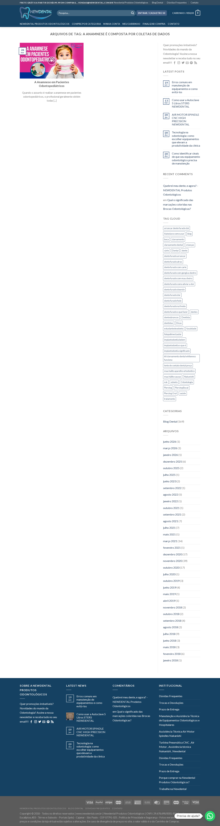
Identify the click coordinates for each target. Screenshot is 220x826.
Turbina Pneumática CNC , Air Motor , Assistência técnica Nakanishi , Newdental (176, 747)
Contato (194, 2)
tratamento (169, 398)
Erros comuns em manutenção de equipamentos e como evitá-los (185, 87)
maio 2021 (169, 534)
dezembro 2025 (172, 461)
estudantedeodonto (173, 328)
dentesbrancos (171, 317)
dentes (194, 312)
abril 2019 (169, 600)
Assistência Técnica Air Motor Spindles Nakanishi (177, 734)
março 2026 (170, 448)
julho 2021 (169, 527)
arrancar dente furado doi (176, 228)
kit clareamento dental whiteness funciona (180, 358)
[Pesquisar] (132, 13)
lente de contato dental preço (178, 365)
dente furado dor (172, 295)
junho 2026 (169, 441)
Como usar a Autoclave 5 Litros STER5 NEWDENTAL (185, 103)
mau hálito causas (172, 376)
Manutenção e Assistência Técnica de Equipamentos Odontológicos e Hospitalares (179, 720)
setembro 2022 (172, 488)
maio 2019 (169, 594)
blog (189, 233)
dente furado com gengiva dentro (180, 272)
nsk (166, 382)
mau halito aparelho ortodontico (179, 371)
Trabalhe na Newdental (172, 788)
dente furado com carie (175, 267)
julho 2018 (169, 633)
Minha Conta (111, 24)
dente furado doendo (174, 289)
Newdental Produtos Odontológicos (131, 2)
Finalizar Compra (154, 24)
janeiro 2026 (170, 454)
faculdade (191, 328)
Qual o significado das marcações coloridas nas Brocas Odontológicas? (178, 204)
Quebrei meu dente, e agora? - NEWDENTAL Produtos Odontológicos (180, 190)
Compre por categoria (86, 24)
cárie (166, 250)
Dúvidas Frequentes (177, 2)
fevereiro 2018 (172, 653)
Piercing (168, 387)
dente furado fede (173, 300)
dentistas (168, 323)
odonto (174, 382)
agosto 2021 (170, 521)
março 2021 (170, 541)
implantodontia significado (177, 351)
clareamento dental (173, 244)
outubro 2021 (171, 507)
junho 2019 (169, 587)
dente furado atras (173, 261)
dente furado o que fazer (176, 312)
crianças (190, 244)
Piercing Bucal (181, 387)
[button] (210, 816)
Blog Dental (157, 2)
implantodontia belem (174, 339)
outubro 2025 (171, 468)
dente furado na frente (175, 306)
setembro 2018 (172, 620)
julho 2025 (169, 474)
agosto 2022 (170, 494)
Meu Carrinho (131, 24)
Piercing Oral (170, 393)
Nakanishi (189, 376)
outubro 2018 (171, 614)
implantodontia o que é (175, 345)
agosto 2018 (170, 627)
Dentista (186, 317)
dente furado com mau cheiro (178, 278)
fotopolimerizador (173, 334)
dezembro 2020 (172, 554)
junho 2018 (169, 640)
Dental (175, 250)
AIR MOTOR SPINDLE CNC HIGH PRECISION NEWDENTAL (185, 119)
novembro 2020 (172, 560)
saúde (183, 393)
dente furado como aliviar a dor (179, 284)
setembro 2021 (172, 514)
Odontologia (187, 382)
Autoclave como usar (174, 233)
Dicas (179, 323)
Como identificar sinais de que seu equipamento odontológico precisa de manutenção (186, 158)
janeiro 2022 (170, 501)
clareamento (178, 239)
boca (166, 239)
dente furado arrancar (174, 256)
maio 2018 (169, 647)
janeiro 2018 (170, 660)
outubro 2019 (171, 580)
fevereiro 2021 (172, 547)
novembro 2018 (172, 607)
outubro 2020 (171, 567)
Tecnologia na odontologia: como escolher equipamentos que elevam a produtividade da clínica (186, 139)
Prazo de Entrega (169, 709)
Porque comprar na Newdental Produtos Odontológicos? (177, 780)
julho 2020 (169, 574)
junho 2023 (169, 481)
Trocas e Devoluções (171, 702)
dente (184, 250)
